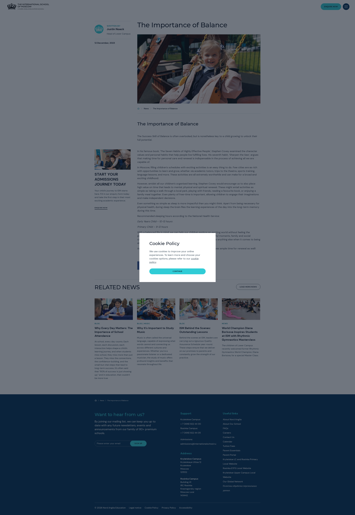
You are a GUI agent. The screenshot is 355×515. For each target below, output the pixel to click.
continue (177, 271)
